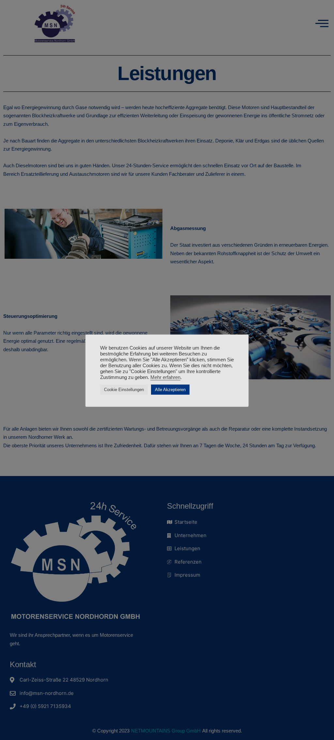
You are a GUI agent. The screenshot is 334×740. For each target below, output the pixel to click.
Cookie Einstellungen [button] (124, 389)
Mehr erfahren (165, 377)
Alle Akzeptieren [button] (170, 389)
